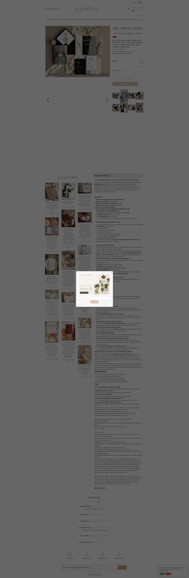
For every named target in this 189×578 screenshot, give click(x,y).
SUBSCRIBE (94, 301)
